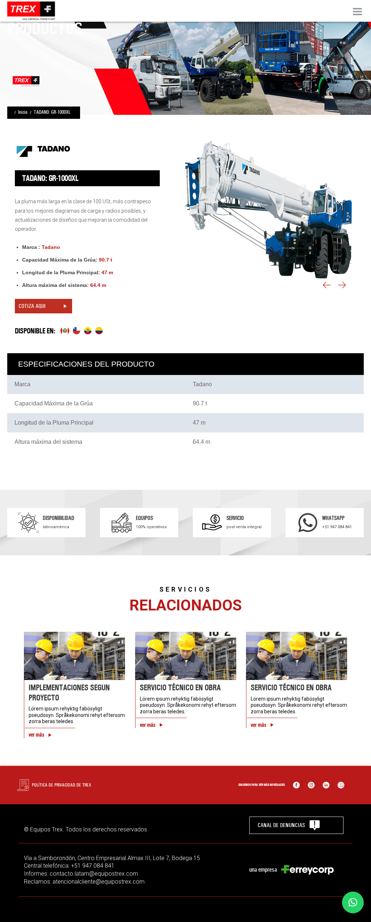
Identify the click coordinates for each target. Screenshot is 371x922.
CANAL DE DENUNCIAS (281, 825)
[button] (353, 902)
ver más (36, 734)
